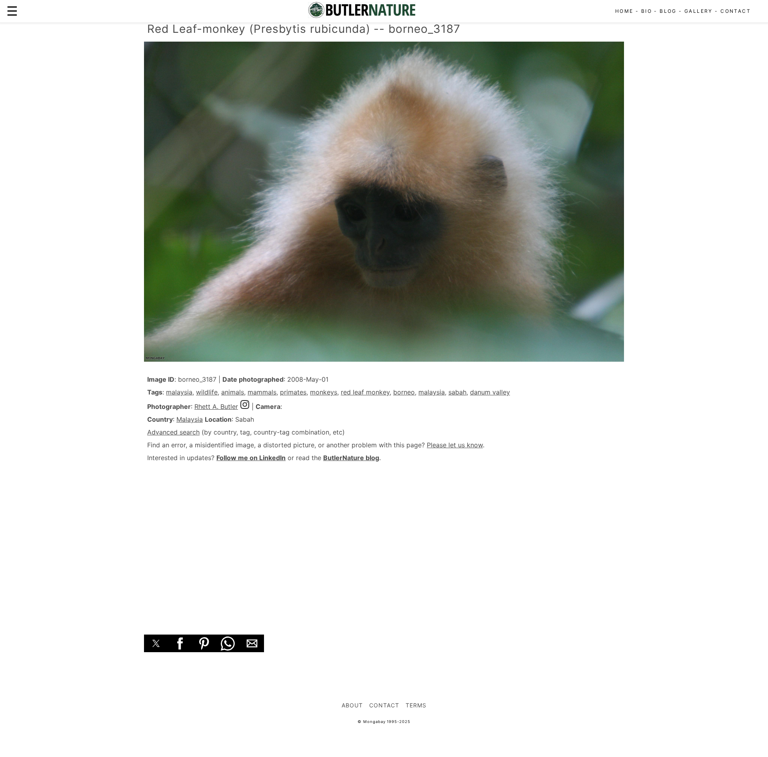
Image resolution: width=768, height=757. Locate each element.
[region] (384, 539)
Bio (646, 11)
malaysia (179, 392)
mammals (262, 392)
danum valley (490, 392)
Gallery (698, 11)
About (352, 705)
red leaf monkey (365, 392)
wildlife (207, 392)
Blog (668, 11)
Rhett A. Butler (216, 407)
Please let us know (455, 445)
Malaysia (189, 419)
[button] (156, 643)
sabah (457, 392)
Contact (735, 11)
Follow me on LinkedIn (251, 458)
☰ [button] (12, 11)
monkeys (323, 392)
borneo (404, 392)
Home (624, 11)
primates (293, 392)
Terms (416, 705)
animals (232, 392)
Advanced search (173, 432)
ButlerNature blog (351, 458)
